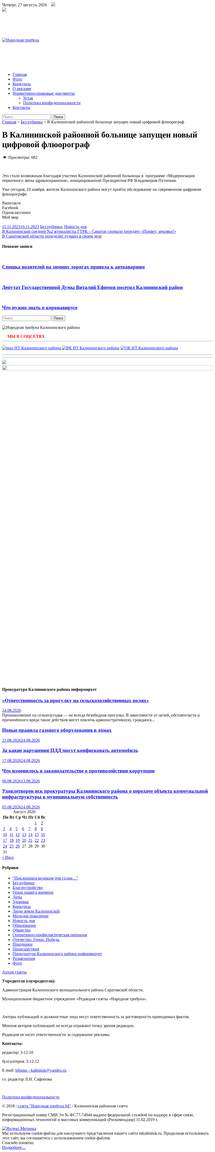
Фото (17, 79)
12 (17, 834)
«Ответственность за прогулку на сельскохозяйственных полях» (75, 700)
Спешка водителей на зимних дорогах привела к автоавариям (73, 267)
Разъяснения (24, 958)
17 (5, 840)
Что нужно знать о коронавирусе (39, 307)
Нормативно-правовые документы (44, 93)
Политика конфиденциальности (51, 103)
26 (17, 846)
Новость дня (75, 226)
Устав (28, 98)
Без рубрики (32, 122)
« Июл (8, 857)
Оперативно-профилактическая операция (50, 935)
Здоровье (21, 901)
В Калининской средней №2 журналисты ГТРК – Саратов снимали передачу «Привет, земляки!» (89, 231)
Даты (17, 897)
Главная (20, 74)
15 (37, 834)
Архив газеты (14, 972)
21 (30, 840)
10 (5, 834)
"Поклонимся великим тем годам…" (45, 878)
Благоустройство (28, 887)
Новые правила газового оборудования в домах (57, 730)
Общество (22, 930)
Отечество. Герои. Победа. (36, 939)
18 (11, 840)
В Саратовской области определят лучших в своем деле (52, 236)
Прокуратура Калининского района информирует (57, 953)
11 (11, 834)
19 (17, 840)
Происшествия (26, 949)
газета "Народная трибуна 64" (44, 1106)
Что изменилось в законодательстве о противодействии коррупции (78, 771)
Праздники (23, 944)
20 (24, 840)
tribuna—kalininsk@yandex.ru (40, 1070)
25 (11, 846)
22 (37, 840)
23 (43, 840)
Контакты (21, 107)
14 (30, 834)
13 (24, 834)
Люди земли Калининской (36, 911)
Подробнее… (14, 1147)
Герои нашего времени (33, 892)
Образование (24, 925)
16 (43, 834)
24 (5, 846)
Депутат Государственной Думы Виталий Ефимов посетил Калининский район (92, 287)
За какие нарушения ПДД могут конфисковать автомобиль (70, 750)
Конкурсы (22, 84)
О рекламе (22, 88)
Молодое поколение (31, 916)
